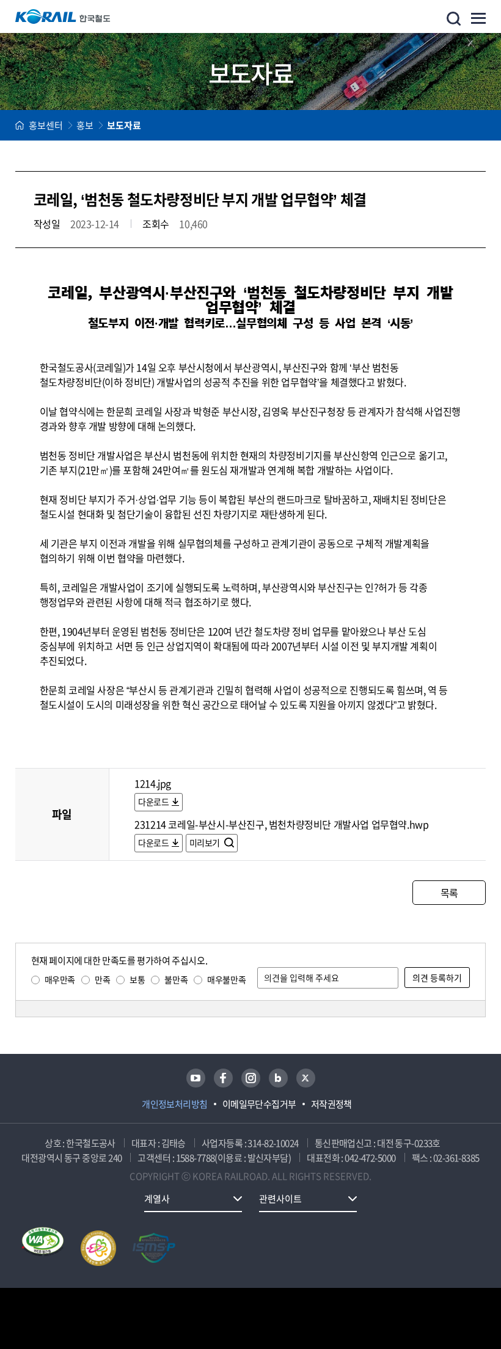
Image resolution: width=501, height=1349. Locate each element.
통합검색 (454, 19)
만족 (102, 979)
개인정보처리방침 (175, 1104)
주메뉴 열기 (478, 18)
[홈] (19, 125)
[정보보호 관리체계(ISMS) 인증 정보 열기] (154, 1248)
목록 (449, 892)
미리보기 (205, 842)
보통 (137, 979)
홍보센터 (46, 125)
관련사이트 (280, 1198)
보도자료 (124, 125)
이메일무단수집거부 (259, 1104)
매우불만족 (226, 979)
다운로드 (153, 801)
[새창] (195, 1078)
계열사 (157, 1198)
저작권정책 (331, 1104)
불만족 (176, 979)
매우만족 (60, 979)
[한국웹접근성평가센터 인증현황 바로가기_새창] (42, 1248)
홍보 (84, 125)
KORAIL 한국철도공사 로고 (63, 16)
